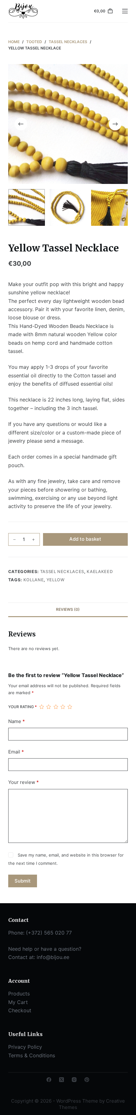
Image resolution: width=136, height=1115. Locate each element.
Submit (23, 881)
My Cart (18, 1002)
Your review (23, 782)
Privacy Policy (25, 1047)
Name (16, 721)
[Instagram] (74, 1079)
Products (19, 993)
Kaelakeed (100, 571)
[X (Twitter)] (61, 1079)
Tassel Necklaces (62, 571)
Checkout (19, 1010)
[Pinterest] (86, 1079)
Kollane (33, 579)
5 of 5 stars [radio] (69, 707)
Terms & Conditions (31, 1055)
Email (16, 752)
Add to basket (85, 539)
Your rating (22, 706)
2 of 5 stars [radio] (48, 707)
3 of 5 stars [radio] (55, 707)
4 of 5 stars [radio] (62, 707)
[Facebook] (48, 1079)
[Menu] (125, 11)
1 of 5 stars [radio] (41, 707)
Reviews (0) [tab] (68, 609)
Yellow (55, 579)
